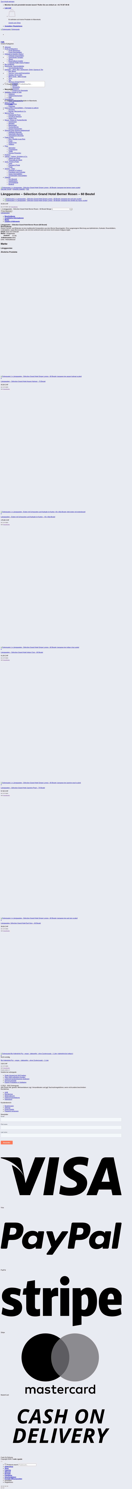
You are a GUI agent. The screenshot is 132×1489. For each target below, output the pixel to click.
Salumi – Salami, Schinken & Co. (16, 156)
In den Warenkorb (6, 211)
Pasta (10, 141)
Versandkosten (14, 206)
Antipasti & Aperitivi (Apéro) (14, 54)
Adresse (7, 1107)
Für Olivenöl (13, 179)
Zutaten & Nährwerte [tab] (12, 221)
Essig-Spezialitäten (15, 52)
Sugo (10, 163)
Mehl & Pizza (9, 113)
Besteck (11, 184)
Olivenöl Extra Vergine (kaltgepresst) (17, 130)
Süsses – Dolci (10, 168)
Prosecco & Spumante (20, 90)
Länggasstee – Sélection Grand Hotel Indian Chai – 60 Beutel (22, 652)
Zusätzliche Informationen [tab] (14, 218)
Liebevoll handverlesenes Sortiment (17, 1079)
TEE (27, 189)
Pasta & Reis (9, 137)
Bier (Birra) (12, 71)
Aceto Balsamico (14, 50)
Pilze (6, 146)
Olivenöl (8, 57)
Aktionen (8, 47)
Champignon (13, 149)
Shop (7, 1468)
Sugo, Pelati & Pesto (12, 162)
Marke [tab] (7, 220)
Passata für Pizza (14, 115)
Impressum (8, 1099)
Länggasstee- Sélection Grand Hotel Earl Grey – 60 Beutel (21, 923)
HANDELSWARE (19, 189)
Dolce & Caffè (9, 102)
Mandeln (11, 123)
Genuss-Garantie (10, 1080)
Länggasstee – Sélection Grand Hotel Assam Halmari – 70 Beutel (23, 381)
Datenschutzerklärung (12, 1097)
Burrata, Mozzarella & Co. (17, 111)
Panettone (8, 68)
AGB (6, 1092)
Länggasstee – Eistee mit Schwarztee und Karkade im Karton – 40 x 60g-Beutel (28, 517)
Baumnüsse (13, 125)
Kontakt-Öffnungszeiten (13, 78)
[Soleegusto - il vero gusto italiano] (10, 29)
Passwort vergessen (12, 1111)
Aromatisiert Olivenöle (16, 135)
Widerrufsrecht (10, 1096)
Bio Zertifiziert (9, 64)
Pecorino (12, 109)
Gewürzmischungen (15, 96)
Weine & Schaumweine (17, 82)
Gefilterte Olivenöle (15, 132)
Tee (10, 80)
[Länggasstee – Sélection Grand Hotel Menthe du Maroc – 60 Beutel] (46, 200)
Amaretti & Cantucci (15, 170)
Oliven (11, 59)
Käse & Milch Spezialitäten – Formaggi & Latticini (21, 108)
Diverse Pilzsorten (15, 153)
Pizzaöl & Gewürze (15, 116)
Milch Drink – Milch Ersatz (17, 76)
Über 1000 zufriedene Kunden (15, 1077)
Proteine (7, 155)
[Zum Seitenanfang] (1, 1461)
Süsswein (15, 89)
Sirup (10, 78)
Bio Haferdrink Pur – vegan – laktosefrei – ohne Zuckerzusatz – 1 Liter (25, 1060)
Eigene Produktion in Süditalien (15, 1082)
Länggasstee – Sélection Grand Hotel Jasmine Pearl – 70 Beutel (23, 788)
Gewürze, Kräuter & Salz (13, 92)
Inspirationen (9, 99)
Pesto (10, 167)
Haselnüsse (13, 122)
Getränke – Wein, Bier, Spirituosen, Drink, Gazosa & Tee (24, 69)
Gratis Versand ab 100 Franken (15, 1075)
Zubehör (7, 177)
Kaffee (11, 104)
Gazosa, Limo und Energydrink (19, 73)
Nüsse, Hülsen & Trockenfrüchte (16, 120)
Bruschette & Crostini (16, 61)
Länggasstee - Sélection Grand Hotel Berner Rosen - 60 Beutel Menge (27, 209)
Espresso (12, 106)
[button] (8, 8)
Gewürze (12, 94)
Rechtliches (9, 1094)
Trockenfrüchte (14, 127)
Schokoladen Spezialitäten (18, 175)
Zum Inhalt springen (7, 1)
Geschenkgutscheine (16, 68)
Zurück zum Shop (15, 23)
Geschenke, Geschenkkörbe (14, 66)
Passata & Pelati (14, 165)
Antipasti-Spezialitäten (16, 56)
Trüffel (11, 151)
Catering (8, 52)
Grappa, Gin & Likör (15, 75)
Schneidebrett (13, 182)
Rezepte (8, 62)
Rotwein (15, 83)
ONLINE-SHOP (6, 189)
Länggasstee (5, 213)
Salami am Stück (14, 158)
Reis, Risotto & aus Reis (17, 139)
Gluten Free (13, 118)
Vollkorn (11, 144)
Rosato (14, 85)
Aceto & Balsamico (11, 49)
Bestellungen (9, 1106)
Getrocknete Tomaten (16, 57)
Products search (12, 1465)
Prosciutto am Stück (15, 160)
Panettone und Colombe (17, 172)
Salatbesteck (13, 181)
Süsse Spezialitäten (15, 174)
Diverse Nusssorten (15, 129)
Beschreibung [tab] (10, 216)
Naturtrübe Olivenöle (16, 134)
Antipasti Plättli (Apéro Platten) (19, 63)
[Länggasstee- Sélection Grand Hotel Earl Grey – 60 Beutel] (43, 199)
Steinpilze (12, 148)
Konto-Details (9, 1109)
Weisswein (16, 87)
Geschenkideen (10, 1477)
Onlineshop (9, 41)
